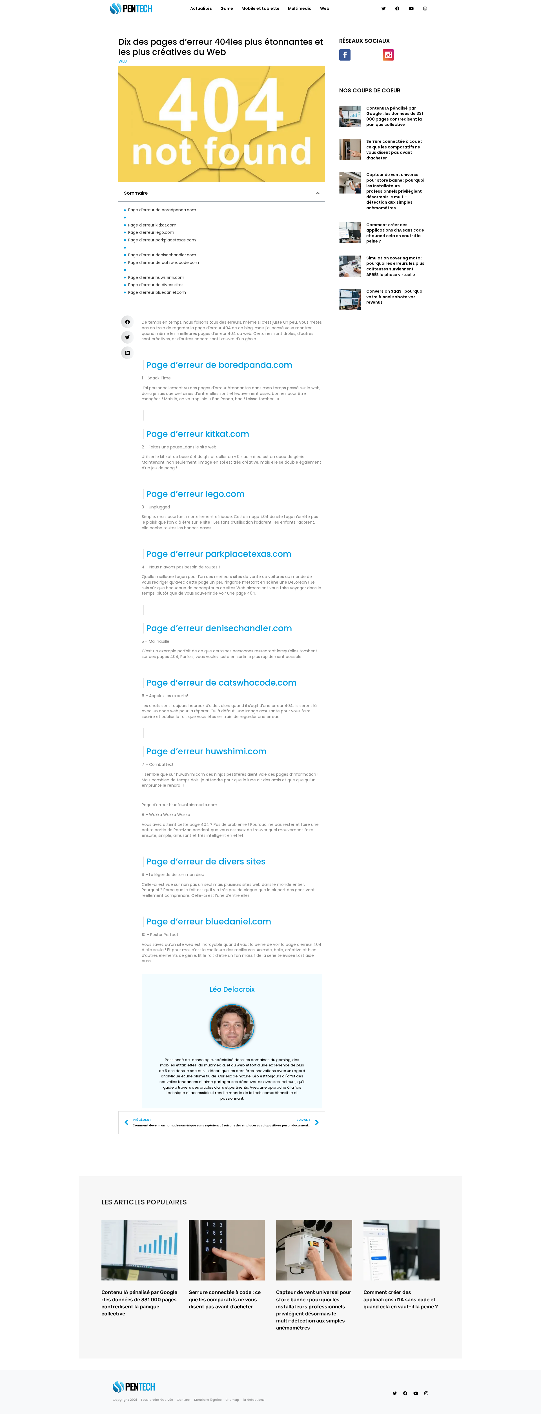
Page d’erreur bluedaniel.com (157, 292)
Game (226, 8)
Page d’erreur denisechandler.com (162, 255)
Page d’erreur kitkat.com (153, 225)
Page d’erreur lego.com (151, 232)
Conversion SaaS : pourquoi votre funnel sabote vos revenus (395, 296)
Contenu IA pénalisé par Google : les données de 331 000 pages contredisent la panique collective (394, 116)
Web (324, 8)
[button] (318, 193)
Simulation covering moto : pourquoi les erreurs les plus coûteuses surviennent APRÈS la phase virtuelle (395, 266)
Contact (183, 1399)
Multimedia (300, 8)
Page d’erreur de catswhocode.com (163, 262)
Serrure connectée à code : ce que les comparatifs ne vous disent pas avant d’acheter (394, 150)
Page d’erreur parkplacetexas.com (162, 240)
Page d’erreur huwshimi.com (156, 277)
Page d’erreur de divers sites (155, 285)
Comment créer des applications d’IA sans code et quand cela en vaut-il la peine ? (395, 233)
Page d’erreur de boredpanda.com (162, 210)
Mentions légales (208, 1399)
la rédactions (254, 1399)
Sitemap (232, 1399)
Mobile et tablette (260, 8)
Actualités (201, 8)
